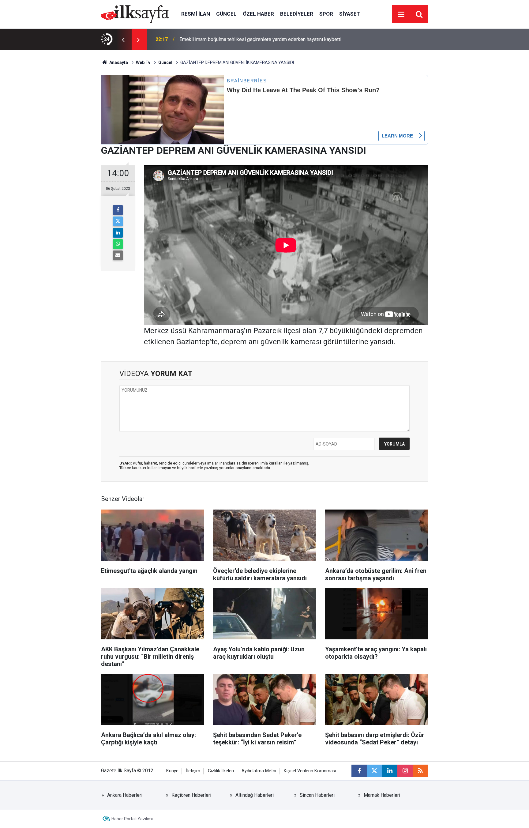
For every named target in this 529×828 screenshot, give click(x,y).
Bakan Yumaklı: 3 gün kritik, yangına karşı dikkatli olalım (237, 39)
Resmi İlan (195, 14)
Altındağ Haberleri (254, 795)
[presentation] (123, 39)
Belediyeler (296, 14)
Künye (172, 770)
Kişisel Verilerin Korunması (310, 770)
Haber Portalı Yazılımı (132, 818)
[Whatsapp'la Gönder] (118, 244)
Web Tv (143, 62)
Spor (326, 14)
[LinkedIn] (118, 233)
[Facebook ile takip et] (359, 771)
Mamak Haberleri (382, 795)
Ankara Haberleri (124, 795)
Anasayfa (118, 62)
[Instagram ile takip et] (405, 771)
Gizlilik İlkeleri (221, 770)
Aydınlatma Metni (259, 770)
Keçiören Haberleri (191, 795)
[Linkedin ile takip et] (389, 771)
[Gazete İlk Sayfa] (135, 14)
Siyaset (349, 14)
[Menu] (401, 14)
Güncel (226, 14)
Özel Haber (258, 14)
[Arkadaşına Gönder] (118, 255)
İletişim (193, 770)
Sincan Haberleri (317, 795)
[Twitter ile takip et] (374, 771)
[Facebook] (118, 210)
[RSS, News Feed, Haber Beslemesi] (420, 771)
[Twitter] (118, 221)
